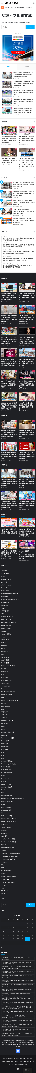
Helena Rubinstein (6, 694)
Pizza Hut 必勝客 (6, 807)
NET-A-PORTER (6, 784)
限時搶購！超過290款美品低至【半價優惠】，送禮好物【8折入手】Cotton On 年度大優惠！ (9, 318)
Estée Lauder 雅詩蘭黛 (8, 666)
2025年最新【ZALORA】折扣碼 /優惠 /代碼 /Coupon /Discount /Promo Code (15, 1030)
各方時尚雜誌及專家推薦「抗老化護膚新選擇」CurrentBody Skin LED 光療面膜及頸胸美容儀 (9, 433)
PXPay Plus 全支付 (6, 816)
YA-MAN (3, 885)
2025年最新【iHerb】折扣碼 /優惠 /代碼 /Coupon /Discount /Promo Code (17, 976)
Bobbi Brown (5, 596)
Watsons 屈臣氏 (6, 879)
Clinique (3, 631)
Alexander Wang (6, 579)
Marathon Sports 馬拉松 (8, 764)
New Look (4, 790)
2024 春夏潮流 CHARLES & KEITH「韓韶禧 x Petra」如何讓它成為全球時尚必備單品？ (27, 384)
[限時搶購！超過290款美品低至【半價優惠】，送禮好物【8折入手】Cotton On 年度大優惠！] (9, 309)
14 (22, 931)
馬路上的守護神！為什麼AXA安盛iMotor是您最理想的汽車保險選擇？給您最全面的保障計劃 (9, 504)
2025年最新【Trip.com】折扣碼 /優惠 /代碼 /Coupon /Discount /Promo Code (15, 1016)
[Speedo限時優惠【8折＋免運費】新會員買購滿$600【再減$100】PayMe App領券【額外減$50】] (7, 110)
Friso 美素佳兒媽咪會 (7, 680)
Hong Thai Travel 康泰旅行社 (9, 700)
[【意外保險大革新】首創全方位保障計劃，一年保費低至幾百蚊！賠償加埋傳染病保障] (27, 495)
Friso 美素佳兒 (5, 677)
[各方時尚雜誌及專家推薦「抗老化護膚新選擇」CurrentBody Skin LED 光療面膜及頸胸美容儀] (9, 424)
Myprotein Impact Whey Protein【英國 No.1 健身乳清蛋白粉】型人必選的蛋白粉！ (24, 202)
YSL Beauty (4, 891)
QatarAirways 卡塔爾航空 (8, 819)
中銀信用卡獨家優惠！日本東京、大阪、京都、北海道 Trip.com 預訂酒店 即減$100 (23, 220)
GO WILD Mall (5, 686)
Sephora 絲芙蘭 (6, 827)
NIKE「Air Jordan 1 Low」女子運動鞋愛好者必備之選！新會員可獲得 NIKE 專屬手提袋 (26, 362)
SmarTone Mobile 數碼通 (8, 842)
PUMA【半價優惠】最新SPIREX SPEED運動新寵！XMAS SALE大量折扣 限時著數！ (9, 384)
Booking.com (5, 602)
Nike (2, 793)
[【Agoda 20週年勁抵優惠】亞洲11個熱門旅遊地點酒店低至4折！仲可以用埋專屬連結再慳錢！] (9, 130)
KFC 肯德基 (4, 723)
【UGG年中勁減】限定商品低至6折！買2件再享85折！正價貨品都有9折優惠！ (26, 406)
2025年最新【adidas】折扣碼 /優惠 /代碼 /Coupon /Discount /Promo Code (17, 958)
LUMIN (3, 752)
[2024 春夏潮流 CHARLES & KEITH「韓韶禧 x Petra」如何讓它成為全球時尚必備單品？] (27, 374)
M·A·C (3, 755)
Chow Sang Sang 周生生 (8, 622)
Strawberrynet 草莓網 (7, 847)
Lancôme (4, 735)
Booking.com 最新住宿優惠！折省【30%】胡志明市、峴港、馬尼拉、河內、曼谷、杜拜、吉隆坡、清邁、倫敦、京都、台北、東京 (27, 163)
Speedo (3, 844)
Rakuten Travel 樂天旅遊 (8, 821)
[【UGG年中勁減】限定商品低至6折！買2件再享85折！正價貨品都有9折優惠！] (27, 396)
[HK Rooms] (12, 2)
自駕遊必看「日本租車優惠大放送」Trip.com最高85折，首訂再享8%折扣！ (23, 101)
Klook (3, 729)
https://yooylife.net (7, 1061)
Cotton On (4, 648)
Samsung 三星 (5, 824)
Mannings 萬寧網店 (7, 761)
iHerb (3, 709)
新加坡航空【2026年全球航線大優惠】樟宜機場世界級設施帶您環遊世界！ (23, 92)
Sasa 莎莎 (4, 836)
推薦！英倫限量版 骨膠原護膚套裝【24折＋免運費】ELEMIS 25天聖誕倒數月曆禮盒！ (9, 455)
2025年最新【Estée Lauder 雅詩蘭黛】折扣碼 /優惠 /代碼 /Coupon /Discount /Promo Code (16, 967)
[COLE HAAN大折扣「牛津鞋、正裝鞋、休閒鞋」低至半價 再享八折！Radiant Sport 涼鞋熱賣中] (9, 331)
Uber (2, 865)
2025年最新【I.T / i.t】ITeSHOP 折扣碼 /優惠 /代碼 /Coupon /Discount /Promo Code (17, 972)
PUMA (3, 813)
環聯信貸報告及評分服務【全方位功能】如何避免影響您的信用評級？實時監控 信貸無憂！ (23, 74)
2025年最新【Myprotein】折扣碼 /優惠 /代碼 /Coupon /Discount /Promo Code (16, 994)
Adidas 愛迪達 (5, 573)
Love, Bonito (5, 749)
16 (32, 931)
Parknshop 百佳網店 (7, 801)
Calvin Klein (4, 605)
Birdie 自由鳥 (5, 591)
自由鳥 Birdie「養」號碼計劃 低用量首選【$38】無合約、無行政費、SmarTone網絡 (9, 554)
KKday (3, 726)
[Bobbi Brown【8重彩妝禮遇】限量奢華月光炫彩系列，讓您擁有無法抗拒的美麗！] (27, 130)
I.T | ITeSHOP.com (6, 712)
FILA (2, 674)
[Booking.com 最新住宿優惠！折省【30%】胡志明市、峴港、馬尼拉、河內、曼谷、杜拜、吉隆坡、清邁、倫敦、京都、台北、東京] (27, 152)
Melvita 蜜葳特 (5, 767)
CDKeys (3, 614)
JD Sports (4, 717)
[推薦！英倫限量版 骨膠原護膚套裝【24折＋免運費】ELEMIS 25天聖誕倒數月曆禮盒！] (9, 446)
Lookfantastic (5, 746)
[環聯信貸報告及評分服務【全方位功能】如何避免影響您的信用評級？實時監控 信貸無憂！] (7, 75)
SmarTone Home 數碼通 (8, 839)
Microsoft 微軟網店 (7, 772)
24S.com (4, 570)
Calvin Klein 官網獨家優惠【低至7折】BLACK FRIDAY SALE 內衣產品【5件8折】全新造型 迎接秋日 (26, 340)
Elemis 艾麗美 (5, 663)
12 (13, 931)
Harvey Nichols (5, 689)
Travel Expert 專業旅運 (8, 859)
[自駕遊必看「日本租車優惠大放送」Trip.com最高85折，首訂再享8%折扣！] (7, 101)
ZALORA (3, 894)
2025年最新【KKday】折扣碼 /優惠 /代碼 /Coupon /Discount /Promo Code (17, 981)
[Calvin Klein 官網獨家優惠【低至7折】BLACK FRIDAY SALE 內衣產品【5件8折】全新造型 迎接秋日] (27, 331)
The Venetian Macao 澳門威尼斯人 (11, 853)
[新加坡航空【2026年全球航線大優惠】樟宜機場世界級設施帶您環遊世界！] (7, 93)
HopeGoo (4, 703)
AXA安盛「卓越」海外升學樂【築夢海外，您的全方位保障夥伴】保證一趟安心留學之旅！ (23, 83)
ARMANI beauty (6, 585)
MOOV (3, 775)
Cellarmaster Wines (7, 616)
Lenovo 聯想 (5, 741)
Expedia (3, 668)
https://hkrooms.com (26, 1061)
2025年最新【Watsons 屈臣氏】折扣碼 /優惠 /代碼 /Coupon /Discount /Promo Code (17, 1021)
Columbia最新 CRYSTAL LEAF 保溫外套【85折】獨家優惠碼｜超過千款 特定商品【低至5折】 (26, 318)
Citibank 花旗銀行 (6, 628)
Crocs (3, 654)
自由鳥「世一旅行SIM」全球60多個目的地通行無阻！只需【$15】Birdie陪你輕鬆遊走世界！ (26, 532)
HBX (2, 697)
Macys (3, 758)
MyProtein (4, 781)
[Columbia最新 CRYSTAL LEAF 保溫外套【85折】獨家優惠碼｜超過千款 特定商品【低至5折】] (27, 309)
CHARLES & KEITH (6, 619)
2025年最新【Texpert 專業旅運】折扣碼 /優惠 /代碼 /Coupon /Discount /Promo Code (17, 1012)
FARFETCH (4, 671)
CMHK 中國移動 (6, 634)
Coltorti (3, 642)
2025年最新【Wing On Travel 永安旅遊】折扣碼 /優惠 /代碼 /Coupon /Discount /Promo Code (17, 1025)
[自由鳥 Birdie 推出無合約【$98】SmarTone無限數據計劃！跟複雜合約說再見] (9, 522)
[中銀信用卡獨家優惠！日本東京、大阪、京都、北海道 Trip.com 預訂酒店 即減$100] (6, 220)
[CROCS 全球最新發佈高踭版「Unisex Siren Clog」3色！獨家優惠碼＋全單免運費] (6, 211)
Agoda (3, 576)
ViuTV (3, 873)
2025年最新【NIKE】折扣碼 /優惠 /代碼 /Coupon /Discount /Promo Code (17, 998)
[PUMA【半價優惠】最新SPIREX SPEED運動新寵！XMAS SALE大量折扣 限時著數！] (9, 374)
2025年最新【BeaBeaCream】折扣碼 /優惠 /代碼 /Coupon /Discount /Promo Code (17, 963)
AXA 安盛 (4, 582)
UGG (2, 868)
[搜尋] (34, 3)
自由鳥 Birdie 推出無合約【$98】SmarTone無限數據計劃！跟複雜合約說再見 (9, 531)
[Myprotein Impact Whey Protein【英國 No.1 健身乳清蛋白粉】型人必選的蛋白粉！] (6, 203)
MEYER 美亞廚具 (6, 769)
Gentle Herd (4, 683)
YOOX (3, 888)
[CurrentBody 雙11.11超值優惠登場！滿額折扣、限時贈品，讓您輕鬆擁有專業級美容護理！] (27, 446)
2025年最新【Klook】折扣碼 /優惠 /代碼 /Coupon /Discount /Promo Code (17, 985)
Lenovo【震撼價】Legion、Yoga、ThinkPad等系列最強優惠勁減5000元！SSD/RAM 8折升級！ (26, 555)
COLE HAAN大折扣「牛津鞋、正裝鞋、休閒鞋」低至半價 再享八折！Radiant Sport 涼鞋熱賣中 (9, 340)
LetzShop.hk (5, 743)
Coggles (3, 637)
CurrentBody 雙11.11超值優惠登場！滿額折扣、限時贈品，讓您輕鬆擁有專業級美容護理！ (27, 455)
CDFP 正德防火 (5, 611)
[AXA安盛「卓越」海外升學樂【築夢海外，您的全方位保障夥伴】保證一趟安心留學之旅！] (7, 84)
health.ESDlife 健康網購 (8, 692)
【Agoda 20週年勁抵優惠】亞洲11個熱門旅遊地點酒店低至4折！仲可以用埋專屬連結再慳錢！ (9, 139)
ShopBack (4, 830)
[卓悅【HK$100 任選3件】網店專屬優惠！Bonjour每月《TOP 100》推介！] (9, 152)
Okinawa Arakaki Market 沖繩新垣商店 (12, 798)
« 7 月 (3, 947)
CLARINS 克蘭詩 (6, 625)
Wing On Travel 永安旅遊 (8, 882)
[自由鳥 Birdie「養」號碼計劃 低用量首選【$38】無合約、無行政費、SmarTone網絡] (9, 544)
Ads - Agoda (18, 33)
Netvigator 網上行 (6, 787)
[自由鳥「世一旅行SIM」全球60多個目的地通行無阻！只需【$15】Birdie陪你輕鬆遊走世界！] (27, 522)
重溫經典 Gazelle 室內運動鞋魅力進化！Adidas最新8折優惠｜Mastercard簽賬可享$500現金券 (9, 406)
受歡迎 (27, 66)
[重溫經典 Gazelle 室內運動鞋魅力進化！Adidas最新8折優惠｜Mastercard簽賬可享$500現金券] (9, 396)
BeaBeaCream (5, 588)
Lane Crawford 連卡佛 (7, 738)
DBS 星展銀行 (5, 660)
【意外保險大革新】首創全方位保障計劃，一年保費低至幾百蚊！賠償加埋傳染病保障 (27, 504)
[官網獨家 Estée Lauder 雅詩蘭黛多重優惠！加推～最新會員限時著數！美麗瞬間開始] (27, 424)
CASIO (3, 608)
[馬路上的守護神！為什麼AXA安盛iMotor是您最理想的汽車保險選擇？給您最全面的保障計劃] (9, 495)
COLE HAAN (5, 640)
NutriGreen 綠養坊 (6, 795)
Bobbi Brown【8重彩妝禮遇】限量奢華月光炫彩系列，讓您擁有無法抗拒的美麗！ (27, 139)
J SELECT (4, 715)
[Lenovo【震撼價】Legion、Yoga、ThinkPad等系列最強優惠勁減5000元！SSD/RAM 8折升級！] (27, 544)
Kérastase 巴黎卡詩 (7, 720)
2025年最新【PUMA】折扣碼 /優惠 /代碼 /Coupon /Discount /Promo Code (17, 1003)
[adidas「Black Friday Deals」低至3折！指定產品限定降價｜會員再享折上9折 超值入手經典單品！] (9, 352)
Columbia (4, 645)
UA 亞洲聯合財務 (6, 870)
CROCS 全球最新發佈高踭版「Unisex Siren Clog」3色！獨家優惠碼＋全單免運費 (23, 211)
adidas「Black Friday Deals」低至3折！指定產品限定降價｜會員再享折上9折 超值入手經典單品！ (9, 362)
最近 (8, 66)
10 (3, 931)
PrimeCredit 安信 (6, 810)
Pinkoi (3, 804)
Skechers (4, 833)
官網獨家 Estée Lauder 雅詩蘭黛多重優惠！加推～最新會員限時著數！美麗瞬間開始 (27, 433)
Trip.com (4, 862)
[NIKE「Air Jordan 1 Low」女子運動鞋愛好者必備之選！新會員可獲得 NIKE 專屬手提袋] (27, 352)
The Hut (3, 850)
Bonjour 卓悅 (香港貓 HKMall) (10, 599)
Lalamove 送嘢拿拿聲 (7, 732)
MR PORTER (5, 778)
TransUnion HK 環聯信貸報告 (9, 856)
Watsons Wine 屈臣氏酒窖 (9, 876)
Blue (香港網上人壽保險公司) (9, 593)
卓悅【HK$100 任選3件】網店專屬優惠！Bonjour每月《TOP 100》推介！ (9, 160)
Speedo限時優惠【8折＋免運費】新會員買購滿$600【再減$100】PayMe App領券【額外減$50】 (23, 110)
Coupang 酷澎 (5, 651)
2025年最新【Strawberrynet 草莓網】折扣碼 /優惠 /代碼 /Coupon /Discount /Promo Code (16, 1007)
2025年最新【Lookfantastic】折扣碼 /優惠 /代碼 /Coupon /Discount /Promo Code (16, 989)
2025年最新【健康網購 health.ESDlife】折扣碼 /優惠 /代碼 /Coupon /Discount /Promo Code (17, 1034)
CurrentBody (5, 657)
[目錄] (2, 3)
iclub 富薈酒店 (5, 706)
